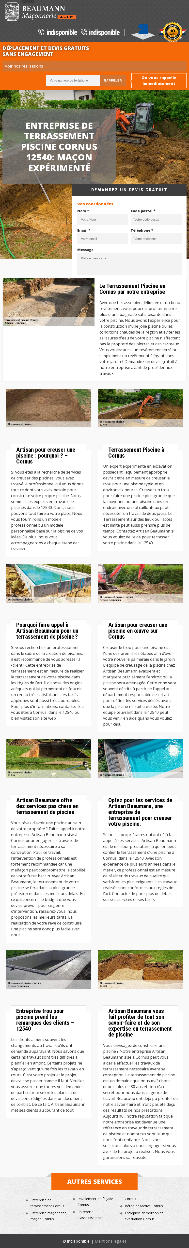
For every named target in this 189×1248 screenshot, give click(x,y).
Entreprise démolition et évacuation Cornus (144, 1216)
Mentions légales (110, 1241)
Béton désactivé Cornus (144, 1206)
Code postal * (143, 211)
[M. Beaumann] (40, 11)
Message (85, 249)
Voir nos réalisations (24, 66)
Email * (84, 230)
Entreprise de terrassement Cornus (47, 1203)
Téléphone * (142, 230)
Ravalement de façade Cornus (95, 1201)
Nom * (83, 211)
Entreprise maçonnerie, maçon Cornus (49, 1216)
